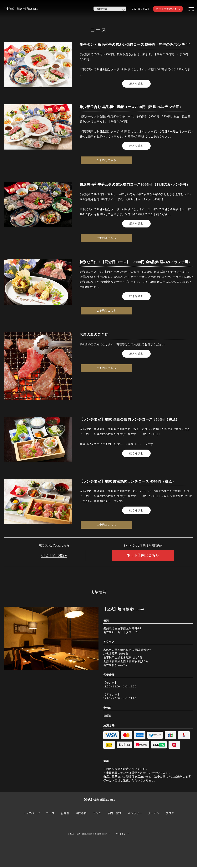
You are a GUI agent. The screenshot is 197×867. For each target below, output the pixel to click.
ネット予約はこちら (168, 8)
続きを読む (136, 83)
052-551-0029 (140, 8)
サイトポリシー (122, 834)
